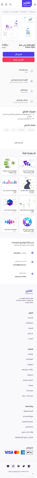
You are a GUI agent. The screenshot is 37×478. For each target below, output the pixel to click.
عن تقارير (30, 333)
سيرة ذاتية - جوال (27, 395)
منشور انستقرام (28, 380)
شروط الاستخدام (28, 416)
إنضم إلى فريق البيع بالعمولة (24, 437)
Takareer (23, 471)
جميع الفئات (29, 322)
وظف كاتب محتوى (27, 432)
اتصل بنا (30, 338)
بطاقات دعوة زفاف (27, 369)
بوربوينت (30, 353)
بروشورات (30, 364)
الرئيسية (30, 317)
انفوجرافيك (29, 359)
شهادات (30, 385)
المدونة (30, 328)
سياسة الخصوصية (27, 421)
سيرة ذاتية (30, 390)
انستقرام (30, 374)
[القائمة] (35, 4)
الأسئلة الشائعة (28, 411)
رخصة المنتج (29, 426)
